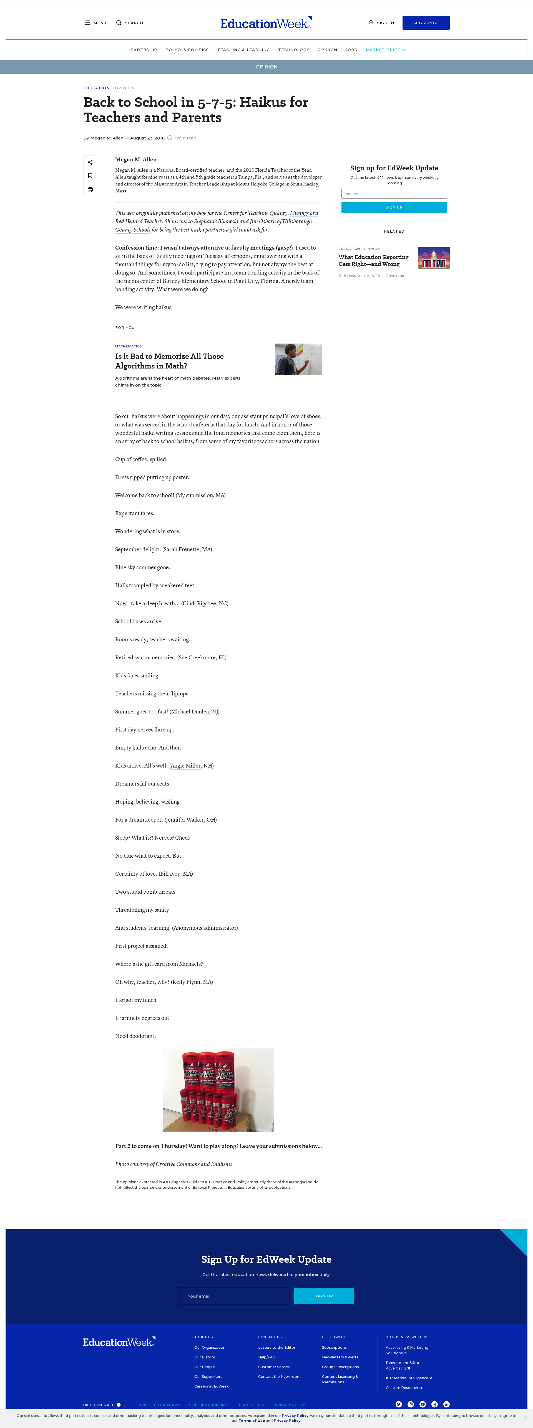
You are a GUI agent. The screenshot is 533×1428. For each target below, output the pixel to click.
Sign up (324, 1296)
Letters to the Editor (276, 1347)
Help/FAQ (266, 1357)
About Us (203, 1337)
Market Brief (384, 49)
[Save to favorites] (90, 176)
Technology (293, 49)
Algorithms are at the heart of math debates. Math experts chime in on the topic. (178, 381)
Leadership (142, 49)
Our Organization (209, 1347)
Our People (204, 1367)
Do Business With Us (406, 1337)
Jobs (351, 49)
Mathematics (128, 346)
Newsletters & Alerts (340, 1357)
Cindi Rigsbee (199, 603)
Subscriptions (334, 1347)
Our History (204, 1357)
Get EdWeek (334, 1337)
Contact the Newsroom (279, 1376)
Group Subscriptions (340, 1367)
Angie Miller (186, 765)
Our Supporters (208, 1376)
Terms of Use (251, 1405)
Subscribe (426, 23)
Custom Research (402, 1388)
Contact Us (270, 1337)
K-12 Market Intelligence (407, 1378)
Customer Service (274, 1367)
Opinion (327, 49)
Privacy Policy (290, 1405)
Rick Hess (347, 276)
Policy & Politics (187, 49)
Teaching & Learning (243, 49)
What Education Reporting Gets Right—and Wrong (374, 261)
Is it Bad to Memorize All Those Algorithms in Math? (169, 361)
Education (96, 88)
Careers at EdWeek (211, 1386)
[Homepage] (266, 22)
